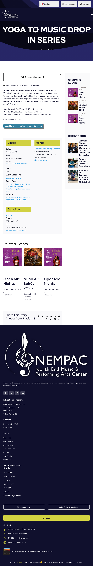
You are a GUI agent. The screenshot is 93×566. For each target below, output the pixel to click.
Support (7, 420)
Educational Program (13, 400)
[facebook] (5, 393)
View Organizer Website (16, 230)
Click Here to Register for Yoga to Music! (23, 126)
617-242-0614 (13, 538)
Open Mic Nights (11, 281)
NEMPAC (9, 184)
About (6, 433)
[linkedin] (22, 393)
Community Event (13, 178)
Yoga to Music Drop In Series (16, 164)
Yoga (27, 184)
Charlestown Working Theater (47, 148)
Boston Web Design (57, 562)
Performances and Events (12, 466)
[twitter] (11, 393)
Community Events (12, 495)
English (47, 4)
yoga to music (19, 189)
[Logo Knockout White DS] (10, 10)
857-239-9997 (13, 534)
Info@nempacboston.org (17, 542)
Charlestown (19, 184)
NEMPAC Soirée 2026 (31, 283)
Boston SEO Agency (74, 562)
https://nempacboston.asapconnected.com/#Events (18, 198)
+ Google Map (42, 160)
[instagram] (17, 393)
